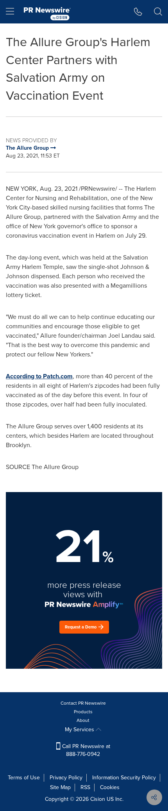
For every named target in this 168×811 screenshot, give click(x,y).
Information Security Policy (124, 777)
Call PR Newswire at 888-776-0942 (85, 750)
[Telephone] (138, 11)
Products (83, 711)
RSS (85, 787)
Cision (97, 799)
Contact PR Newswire (83, 703)
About (83, 720)
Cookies (110, 787)
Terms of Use (24, 777)
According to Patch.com (39, 376)
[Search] (158, 11)
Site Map (60, 787)
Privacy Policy (66, 777)
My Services (80, 729)
